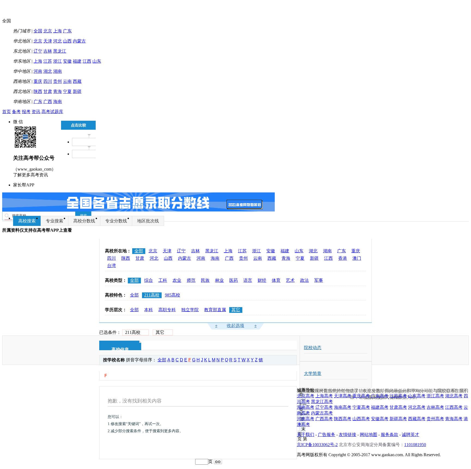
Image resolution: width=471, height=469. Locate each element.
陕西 (38, 91)
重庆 (38, 81)
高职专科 (167, 309)
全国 (38, 31)
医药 (233, 280)
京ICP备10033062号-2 (317, 444)
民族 (205, 280)
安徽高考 (379, 418)
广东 (67, 31)
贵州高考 (435, 418)
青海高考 (454, 418)
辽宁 (38, 51)
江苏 (47, 61)
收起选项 (235, 325)
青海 (57, 91)
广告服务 (326, 434)
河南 (38, 71)
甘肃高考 (398, 407)
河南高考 (305, 418)
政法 (304, 280)
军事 (318, 280)
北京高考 (305, 396)
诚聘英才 (410, 434)
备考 (16, 111)
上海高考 (324, 396)
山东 (96, 61)
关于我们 (305, 434)
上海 (57, 31)
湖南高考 (305, 407)
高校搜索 (27, 221)
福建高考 (379, 407)
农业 (177, 280)
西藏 (77, 81)
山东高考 (416, 396)
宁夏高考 (361, 407)
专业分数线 (116, 221)
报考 (26, 111)
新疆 (77, 91)
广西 (47, 101)
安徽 (67, 61)
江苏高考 (398, 396)
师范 (191, 280)
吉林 (47, 51)
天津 (47, 41)
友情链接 (347, 434)
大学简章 (312, 373)
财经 (262, 280)
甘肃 (47, 91)
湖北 (47, 71)
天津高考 (342, 396)
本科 (148, 309)
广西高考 (324, 418)
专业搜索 (54, 221)
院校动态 (312, 347)
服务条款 (389, 434)
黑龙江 (59, 51)
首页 (6, 111)
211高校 (151, 295)
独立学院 (190, 309)
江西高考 (454, 407)
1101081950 (415, 444)
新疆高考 (398, 418)
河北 (57, 41)
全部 (138, 251)
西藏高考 (416, 418)
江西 (87, 61)
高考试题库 (52, 111)
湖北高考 (454, 396)
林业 (219, 280)
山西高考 (361, 418)
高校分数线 (84, 221)
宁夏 (67, 91)
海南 (57, 101)
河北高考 (416, 407)
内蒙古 (79, 41)
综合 (148, 280)
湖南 (57, 71)
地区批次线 (148, 221)
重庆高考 (361, 396)
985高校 (172, 295)
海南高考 (342, 407)
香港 (342, 258)
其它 (235, 309)
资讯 (36, 111)
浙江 (57, 61)
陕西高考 (342, 418)
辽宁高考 (324, 407)
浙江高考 (435, 396)
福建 (77, 61)
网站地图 (368, 434)
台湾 (111, 265)
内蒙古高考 (322, 413)
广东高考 (379, 396)
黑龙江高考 (322, 401)
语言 (247, 280)
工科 (162, 280)
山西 (67, 41)
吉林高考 (435, 407)
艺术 (290, 280)
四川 (47, 81)
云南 (67, 81)
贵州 (57, 81)
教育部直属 (215, 309)
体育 (276, 280)
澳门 (356, 258)
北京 (47, 31)
